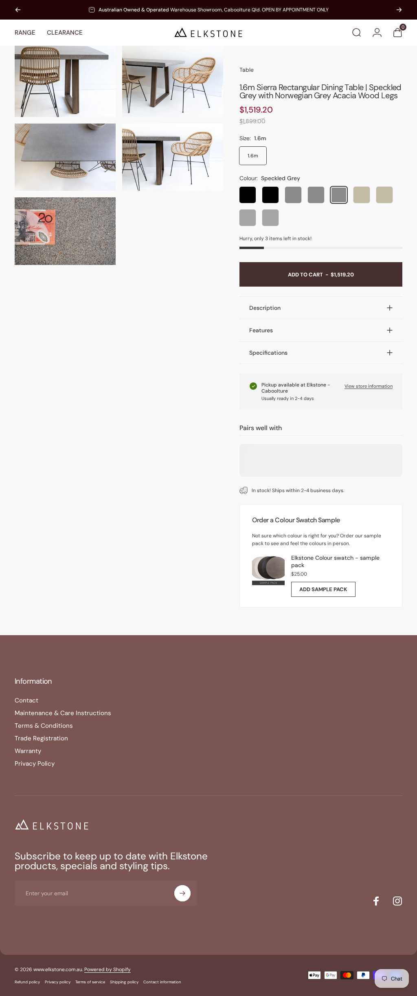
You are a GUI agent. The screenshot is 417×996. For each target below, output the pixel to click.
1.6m (253, 155)
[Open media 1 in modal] (65, 81)
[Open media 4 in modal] (172, 157)
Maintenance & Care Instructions (63, 713)
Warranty (28, 751)
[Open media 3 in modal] (65, 157)
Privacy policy (57, 982)
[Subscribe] (182, 893)
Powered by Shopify (107, 969)
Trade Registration (41, 738)
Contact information (162, 982)
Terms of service (90, 982)
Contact (26, 700)
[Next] (399, 10)
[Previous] (18, 10)
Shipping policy (124, 982)
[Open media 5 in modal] (65, 231)
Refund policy (27, 982)
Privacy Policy (35, 764)
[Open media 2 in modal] (172, 81)
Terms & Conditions (44, 726)
